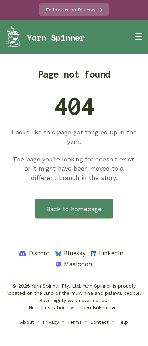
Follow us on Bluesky (70, 9)
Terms (74, 322)
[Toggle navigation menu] (138, 36)
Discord (39, 253)
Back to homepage (74, 209)
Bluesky (75, 253)
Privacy (51, 322)
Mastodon (78, 264)
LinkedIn (111, 253)
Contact (99, 322)
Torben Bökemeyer (96, 307)
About (27, 322)
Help (122, 322)
